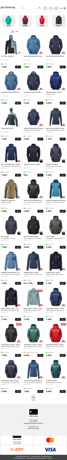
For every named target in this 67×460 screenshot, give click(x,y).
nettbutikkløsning (31, 458)
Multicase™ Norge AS (47, 458)
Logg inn (50, 8)
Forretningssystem (19, 458)
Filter (16, 31)
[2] (33, 397)
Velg (18, 67)
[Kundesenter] (45, 8)
